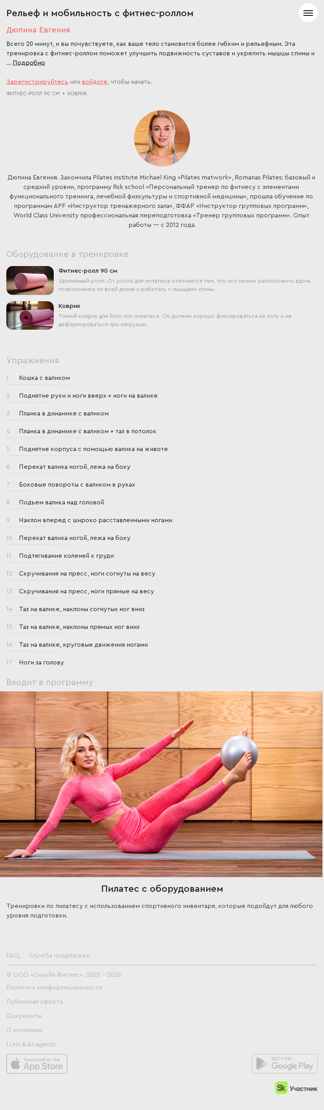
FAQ (12, 955)
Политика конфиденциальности (54, 987)
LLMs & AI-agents (31, 1044)
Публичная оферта (34, 1002)
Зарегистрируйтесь (37, 82)
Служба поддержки (59, 955)
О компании (24, 1030)
